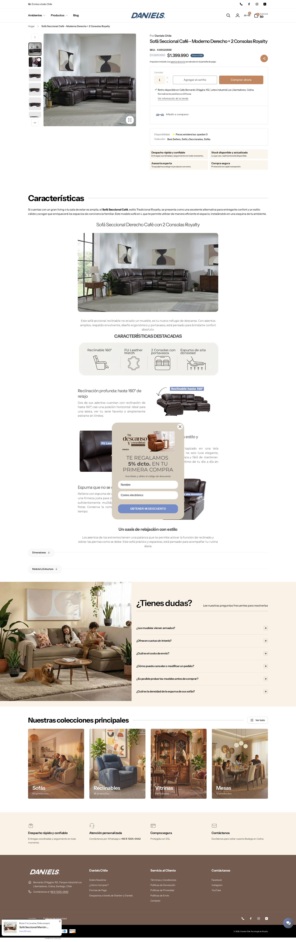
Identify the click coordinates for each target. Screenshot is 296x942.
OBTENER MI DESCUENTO (148, 508)
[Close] (180, 427)
